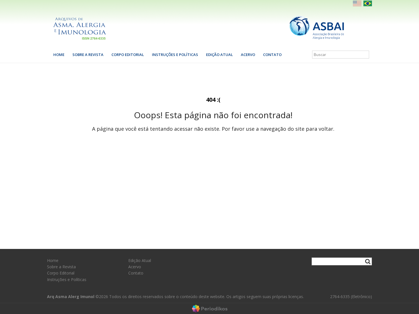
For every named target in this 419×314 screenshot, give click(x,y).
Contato (272, 54)
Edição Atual (219, 54)
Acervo (248, 54)
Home (58, 54)
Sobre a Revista (87, 54)
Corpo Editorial (127, 54)
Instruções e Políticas (175, 54)
